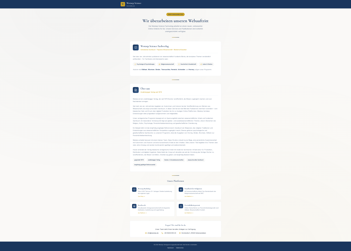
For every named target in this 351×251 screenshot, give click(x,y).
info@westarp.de (153, 233)
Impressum (170, 248)
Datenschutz (180, 248)
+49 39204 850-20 (170, 233)
